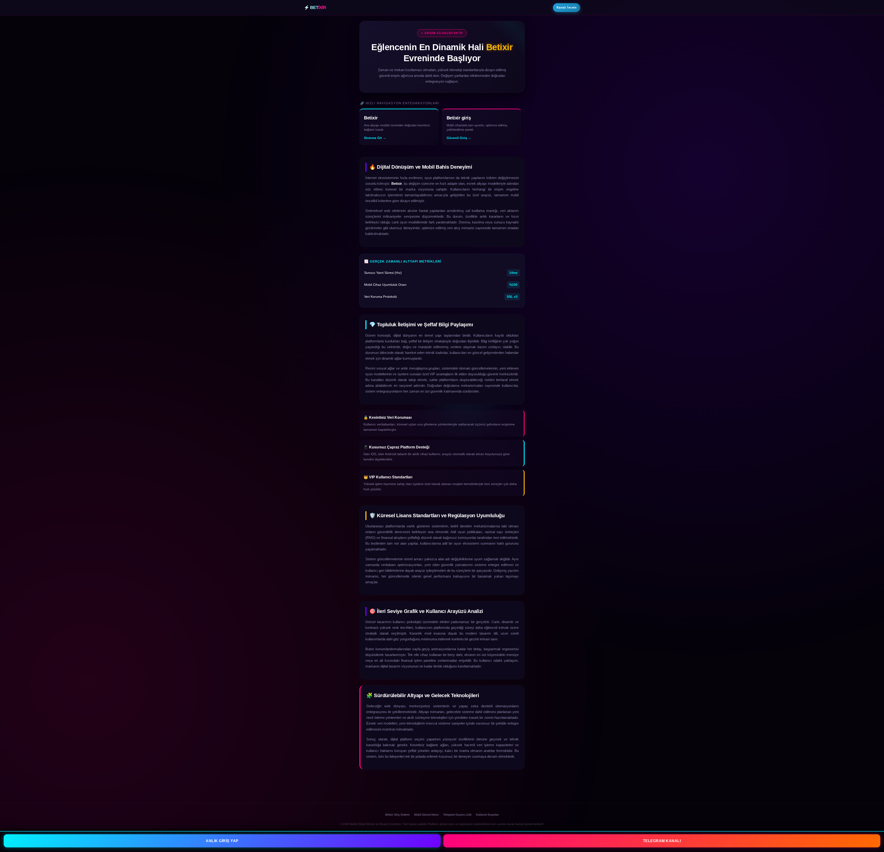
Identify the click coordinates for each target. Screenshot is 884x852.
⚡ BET (315, 7)
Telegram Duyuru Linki (457, 814)
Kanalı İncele (567, 7)
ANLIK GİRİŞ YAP (222, 841)
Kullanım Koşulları (487, 814)
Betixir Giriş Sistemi (397, 814)
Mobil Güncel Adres (426, 814)
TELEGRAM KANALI (662, 841)
